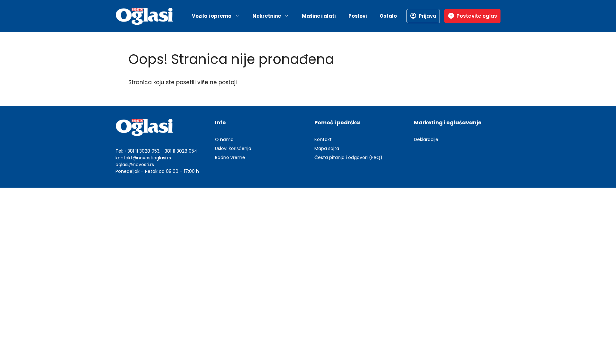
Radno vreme (230, 157)
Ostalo (388, 16)
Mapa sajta (326, 148)
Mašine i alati (319, 16)
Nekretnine (266, 16)
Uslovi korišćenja (233, 148)
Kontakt (323, 139)
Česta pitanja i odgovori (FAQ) (348, 157)
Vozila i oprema (212, 16)
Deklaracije (426, 139)
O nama (224, 139)
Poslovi (357, 16)
